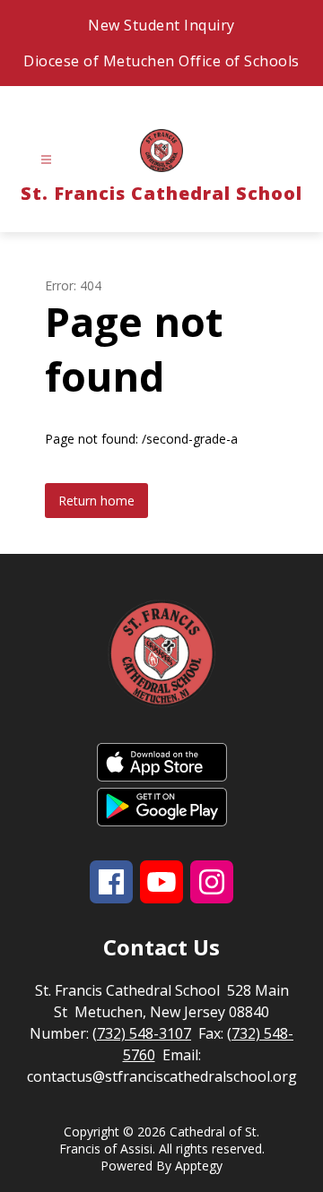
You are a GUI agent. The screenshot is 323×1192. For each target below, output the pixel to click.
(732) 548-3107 (141, 1033)
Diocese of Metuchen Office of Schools (161, 61)
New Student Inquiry (161, 25)
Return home (96, 500)
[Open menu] (46, 160)
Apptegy (199, 1165)
